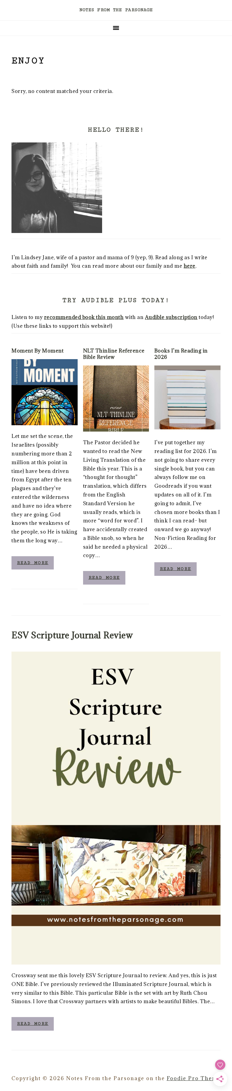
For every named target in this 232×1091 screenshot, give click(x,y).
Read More (32, 562)
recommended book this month (84, 317)
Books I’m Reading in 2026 (181, 353)
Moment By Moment (37, 350)
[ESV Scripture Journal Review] (115, 808)
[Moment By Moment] (44, 392)
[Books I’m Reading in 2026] (187, 398)
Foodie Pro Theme (194, 1078)
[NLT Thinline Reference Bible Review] (116, 398)
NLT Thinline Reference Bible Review (114, 353)
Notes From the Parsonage (116, 9)
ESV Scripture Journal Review (72, 635)
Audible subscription (171, 317)
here (189, 266)
